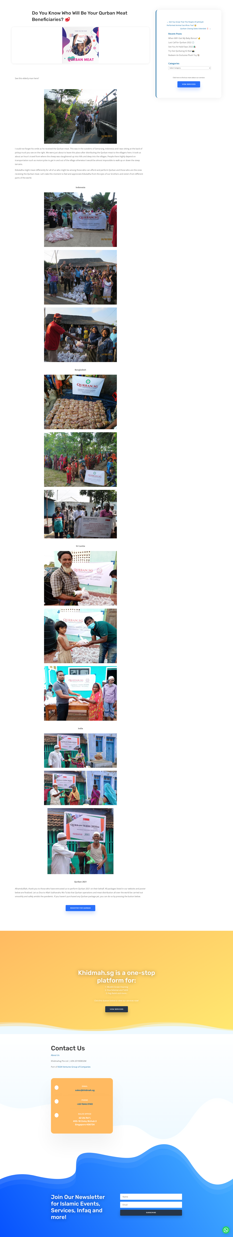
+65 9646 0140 (85, 1104)
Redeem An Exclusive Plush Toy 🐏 (184, 55)
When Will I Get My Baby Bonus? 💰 (184, 38)
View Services (189, 84)
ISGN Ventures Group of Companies (74, 1067)
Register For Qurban (80, 908)
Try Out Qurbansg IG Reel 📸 (181, 51)
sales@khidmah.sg (85, 1090)
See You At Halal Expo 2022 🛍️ (182, 46)
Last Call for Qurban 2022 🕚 (181, 42)
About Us (55, 1055)
